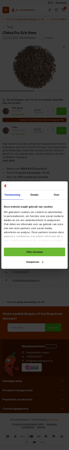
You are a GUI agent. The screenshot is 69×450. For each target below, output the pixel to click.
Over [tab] (56, 194)
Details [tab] (34, 194)
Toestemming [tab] (12, 194)
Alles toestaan (34, 251)
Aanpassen (32, 261)
